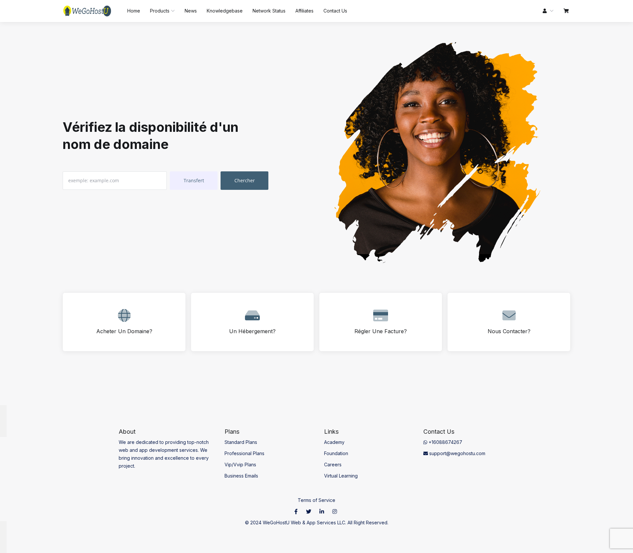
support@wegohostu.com (456, 453)
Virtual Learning (341, 476)
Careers (333, 464)
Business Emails (241, 476)
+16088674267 (444, 442)
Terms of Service (316, 500)
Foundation (336, 453)
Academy (334, 442)
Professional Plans (244, 453)
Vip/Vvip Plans (240, 464)
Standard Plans (241, 442)
